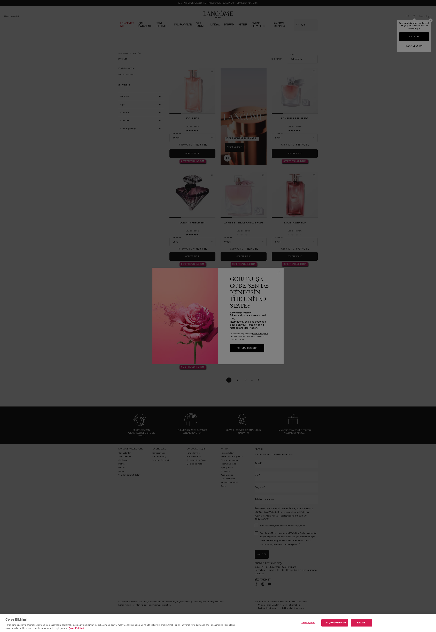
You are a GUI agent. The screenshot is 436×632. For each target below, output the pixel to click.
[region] (218, 623)
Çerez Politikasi (76, 628)
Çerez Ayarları (308, 623)
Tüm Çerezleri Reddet (334, 623)
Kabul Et (361, 623)
